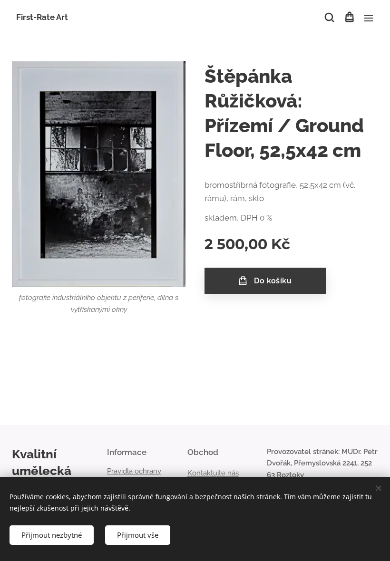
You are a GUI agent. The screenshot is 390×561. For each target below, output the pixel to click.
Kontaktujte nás (213, 473)
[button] (329, 17)
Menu (368, 17)
